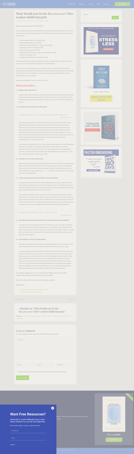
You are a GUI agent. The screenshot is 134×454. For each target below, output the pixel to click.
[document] (67, 227)
